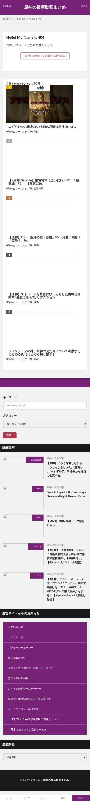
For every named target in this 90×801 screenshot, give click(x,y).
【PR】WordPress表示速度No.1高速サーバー (33, 719)
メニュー (45, 798)
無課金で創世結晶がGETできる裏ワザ (29, 699)
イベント (37, 547)
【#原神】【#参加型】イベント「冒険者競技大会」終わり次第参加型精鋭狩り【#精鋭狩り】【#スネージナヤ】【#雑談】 (66, 556)
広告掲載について (18, 658)
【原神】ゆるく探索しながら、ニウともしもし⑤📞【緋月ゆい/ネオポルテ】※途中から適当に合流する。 (66, 469)
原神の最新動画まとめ (45, 7)
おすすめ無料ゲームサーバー (24, 688)
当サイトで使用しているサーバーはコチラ (32, 668)
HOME (7, 19)
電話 (63, 798)
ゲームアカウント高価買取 (23, 709)
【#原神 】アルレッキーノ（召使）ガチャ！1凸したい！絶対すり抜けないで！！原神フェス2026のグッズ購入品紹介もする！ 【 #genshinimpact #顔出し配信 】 (66, 589)
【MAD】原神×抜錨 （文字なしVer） (66, 523)
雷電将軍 (38, 188)
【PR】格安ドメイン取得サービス (27, 729)
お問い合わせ (15, 627)
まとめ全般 (36, 460)
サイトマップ (15, 637)
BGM (36, 245)
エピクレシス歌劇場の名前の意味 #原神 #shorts (42, 126)
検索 (8, 435)
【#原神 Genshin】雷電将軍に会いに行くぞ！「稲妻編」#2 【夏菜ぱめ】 (43, 182)
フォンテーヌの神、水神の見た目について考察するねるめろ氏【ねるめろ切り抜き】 (44, 353)
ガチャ (38, 575)
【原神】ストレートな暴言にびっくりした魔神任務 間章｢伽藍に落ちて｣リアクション (44, 296)
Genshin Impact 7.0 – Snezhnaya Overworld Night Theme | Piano (66, 494)
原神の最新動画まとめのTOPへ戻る (45, 56)
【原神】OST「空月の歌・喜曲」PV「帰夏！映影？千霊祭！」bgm (44, 239)
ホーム (9, 798)
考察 (36, 131)
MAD (38, 517)
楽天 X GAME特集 (18, 678)
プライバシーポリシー (20, 647)
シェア (27, 798)
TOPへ (81, 798)
